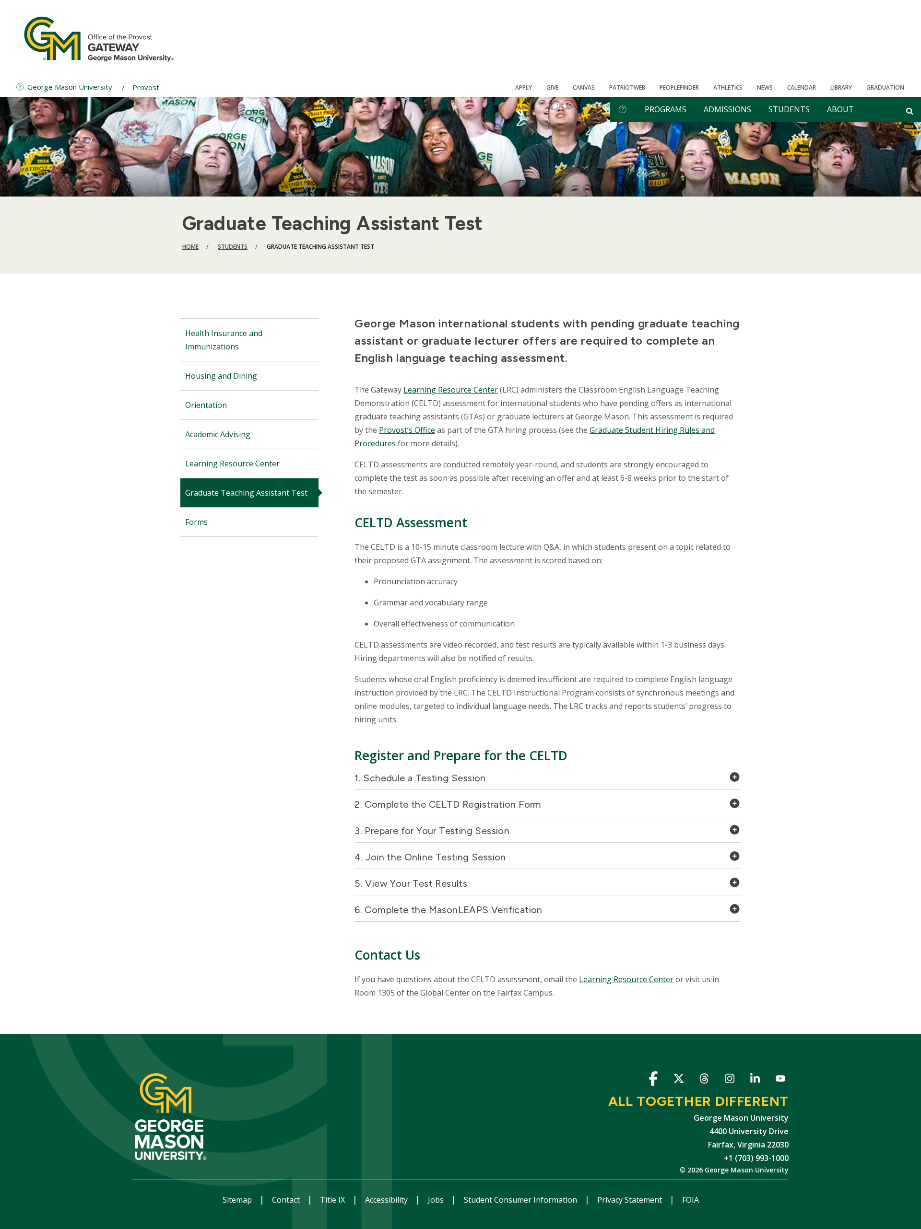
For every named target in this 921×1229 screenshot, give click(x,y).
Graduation (885, 87)
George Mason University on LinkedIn (754, 1080)
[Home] (98, 38)
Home (190, 247)
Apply (523, 87)
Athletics (728, 87)
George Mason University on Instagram (729, 1080)
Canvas (584, 87)
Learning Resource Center (232, 463)
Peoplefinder (679, 87)
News (765, 87)
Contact (287, 1199)
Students (789, 109)
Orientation (206, 405)
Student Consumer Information (521, 1199)
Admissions (727, 109)
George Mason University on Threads (704, 1080)
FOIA (690, 1199)
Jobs (437, 1199)
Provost (145, 87)
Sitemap (238, 1199)
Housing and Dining (221, 376)
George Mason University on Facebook (653, 1080)
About (840, 109)
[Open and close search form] (909, 111)
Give (552, 87)
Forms (196, 522)
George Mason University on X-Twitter (678, 1080)
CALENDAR (801, 87)
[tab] (547, 780)
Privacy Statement (630, 1199)
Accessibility (387, 1199)
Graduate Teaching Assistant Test (246, 492)
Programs (665, 109)
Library (841, 87)
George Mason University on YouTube (780, 1080)
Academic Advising (217, 434)
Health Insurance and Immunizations (223, 340)
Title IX (333, 1199)
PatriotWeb (627, 87)
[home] (622, 109)
